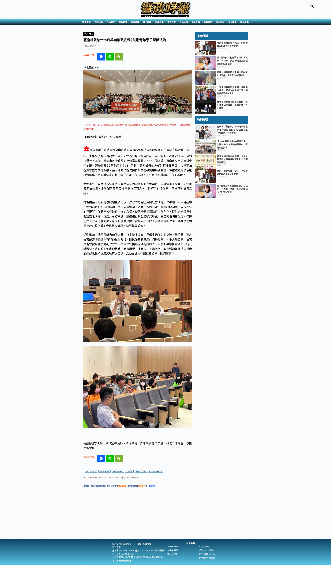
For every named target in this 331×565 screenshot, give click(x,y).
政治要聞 (111, 22)
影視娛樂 (159, 22)
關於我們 (116, 543)
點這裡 (152, 486)
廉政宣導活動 (104, 471)
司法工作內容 (91, 471)
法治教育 (129, 471)
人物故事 (184, 22)
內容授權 (116, 547)
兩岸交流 (171, 22)
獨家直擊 (86, 22)
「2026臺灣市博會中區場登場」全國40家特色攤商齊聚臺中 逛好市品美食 (232, 144)
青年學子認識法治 (155, 471)
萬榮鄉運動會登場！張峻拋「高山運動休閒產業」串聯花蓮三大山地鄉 (232, 105)
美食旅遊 (220, 22)
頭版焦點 (99, 22)
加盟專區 (147, 543)
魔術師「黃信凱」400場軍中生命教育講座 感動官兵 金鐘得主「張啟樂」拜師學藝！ (232, 129)
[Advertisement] (165, 520)
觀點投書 (244, 22)
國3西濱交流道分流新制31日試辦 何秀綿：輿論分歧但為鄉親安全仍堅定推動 (232, 60)
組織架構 (127, 543)
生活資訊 (208, 22)
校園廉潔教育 (118, 471)
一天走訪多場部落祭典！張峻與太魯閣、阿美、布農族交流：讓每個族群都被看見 (232, 90)
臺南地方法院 (141, 471)
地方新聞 (147, 22)
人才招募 (137, 543)
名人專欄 (232, 22)
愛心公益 (196, 22)
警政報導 (123, 22)
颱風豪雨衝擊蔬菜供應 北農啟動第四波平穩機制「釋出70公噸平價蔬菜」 (232, 159)
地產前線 (135, 22)
